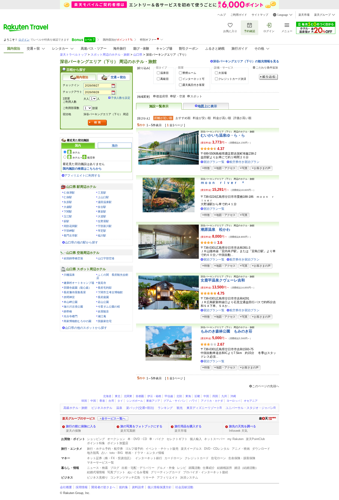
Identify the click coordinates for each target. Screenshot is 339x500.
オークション (116, 439)
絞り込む (268, 77)
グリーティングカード (166, 472)
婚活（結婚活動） (246, 468)
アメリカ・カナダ (212, 400)
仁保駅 (68, 197)
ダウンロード (261, 448)
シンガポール (134, 400)
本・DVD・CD (137, 439)
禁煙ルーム (189, 73)
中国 (206, 396)
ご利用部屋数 (71, 108)
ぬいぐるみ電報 (138, 472)
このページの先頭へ (265, 386)
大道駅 (102, 216)
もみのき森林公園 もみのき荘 (226, 331)
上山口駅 (103, 197)
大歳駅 (68, 207)
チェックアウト (72, 91)
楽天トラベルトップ (73, 54)
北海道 (107, 396)
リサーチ (149, 477)
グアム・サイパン (175, 400)
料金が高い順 (222, 118)
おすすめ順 (182, 118)
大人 (86, 98)
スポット (196, 96)
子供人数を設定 (120, 97)
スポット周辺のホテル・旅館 (110, 54)
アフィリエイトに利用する (82, 175)
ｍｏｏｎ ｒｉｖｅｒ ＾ (223, 183)
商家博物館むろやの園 (77, 321)
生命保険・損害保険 (241, 458)
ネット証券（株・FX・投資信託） (110, 458)
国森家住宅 (105, 321)
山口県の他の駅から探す (81, 242)
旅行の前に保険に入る (81, 426)
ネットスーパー (214, 439)
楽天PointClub (255, 439)
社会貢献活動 (184, 487)
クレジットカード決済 (232, 79)
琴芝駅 (102, 230)
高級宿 (164, 79)
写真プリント (116, 472)
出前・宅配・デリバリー (138, 468)
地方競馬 (93, 453)
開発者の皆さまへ (103, 487)
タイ (120, 400)
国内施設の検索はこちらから (82, 168)
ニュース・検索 (97, 468)
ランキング (165, 408)
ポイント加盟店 (117, 443)
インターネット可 (193, 79)
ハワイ (193, 400)
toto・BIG (116, 453)
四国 (215, 396)
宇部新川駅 (105, 226)
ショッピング (96, 439)
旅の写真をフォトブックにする (141, 426)
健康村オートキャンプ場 (79, 282)
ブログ (114, 468)
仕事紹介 (209, 468)
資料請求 (138, 487)
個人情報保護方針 (160, 487)
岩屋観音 (103, 311)
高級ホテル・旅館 (75, 408)
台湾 (111, 400)
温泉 (119, 408)
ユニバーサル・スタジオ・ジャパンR (251, 408)
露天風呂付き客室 (193, 85)
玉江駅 (68, 216)
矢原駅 (68, 202)
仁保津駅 (69, 192)
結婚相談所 (224, 468)
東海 (188, 396)
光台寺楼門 (70, 316)
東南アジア (153, 400)
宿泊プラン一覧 (213, 162)
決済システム (189, 477)
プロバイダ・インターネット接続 (205, 472)
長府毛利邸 (105, 287)
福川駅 (102, 235)
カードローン (173, 458)
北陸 (179, 396)
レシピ (181, 468)
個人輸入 (196, 439)
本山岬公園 (70, 302)
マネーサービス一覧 (100, 462)
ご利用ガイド (238, 14)
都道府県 (162, 96)
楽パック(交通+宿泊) (140, 408)
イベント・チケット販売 (162, 448)
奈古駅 (102, 207)
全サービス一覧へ (113, 418)
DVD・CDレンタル (216, 448)
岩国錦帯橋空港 (73, 258)
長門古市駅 (70, 235)
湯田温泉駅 (105, 202)
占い (104, 453)
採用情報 (82, 487)
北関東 (128, 396)
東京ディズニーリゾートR (204, 408)
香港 (102, 400)
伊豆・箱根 (154, 396)
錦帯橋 (68, 311)
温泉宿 (164, 73)
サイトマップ (260, 14)
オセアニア (251, 400)
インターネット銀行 (148, 458)
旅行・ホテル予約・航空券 (105, 448)
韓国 (84, 400)
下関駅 (68, 211)
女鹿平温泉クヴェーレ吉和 (223, 280)
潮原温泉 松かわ (215, 229)
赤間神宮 (69, 297)
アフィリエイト (167, 477)
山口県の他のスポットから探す (86, 327)
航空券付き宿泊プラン (244, 162)
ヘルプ (221, 14)
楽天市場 (303, 14)
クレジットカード (197, 458)
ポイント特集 (96, 443)
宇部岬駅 (69, 230)
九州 (224, 396)
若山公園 (103, 302)
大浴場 (222, 73)
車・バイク (156, 439)
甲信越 (169, 396)
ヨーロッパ (233, 400)
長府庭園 (103, 297)
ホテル (76, 152)
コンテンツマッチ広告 (125, 477)
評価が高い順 (242, 118)
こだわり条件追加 (267, 67)
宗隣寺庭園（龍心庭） (77, 287)
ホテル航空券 (83, 157)
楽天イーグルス (191, 448)
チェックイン (71, 85)
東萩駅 (102, 211)
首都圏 (140, 396)
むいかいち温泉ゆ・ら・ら (223, 135)
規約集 (123, 487)
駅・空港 (179, 96)
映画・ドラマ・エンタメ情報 (144, 453)
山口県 (137, 54)
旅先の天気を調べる (242, 426)
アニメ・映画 (241, 448)
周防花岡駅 (70, 226)
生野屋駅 (103, 221)
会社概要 (66, 487)
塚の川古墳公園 (73, 306)
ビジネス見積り (97, 477)
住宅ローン (218, 458)
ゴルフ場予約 (134, 448)
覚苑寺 (102, 282)
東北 (117, 396)
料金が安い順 (202, 118)
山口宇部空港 (106, 258)
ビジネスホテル (101, 408)
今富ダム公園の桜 (109, 306)
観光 (180, 408)
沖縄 (233, 396)
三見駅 (102, 192)
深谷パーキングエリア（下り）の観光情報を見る (246, 61)
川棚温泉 (69, 274)
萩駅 (66, 221)
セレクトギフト (177, 439)
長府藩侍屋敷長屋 (75, 292)
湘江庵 (102, 316)
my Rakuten (235, 439)
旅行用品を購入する (188, 426)
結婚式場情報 (96, 472)
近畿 (197, 396)
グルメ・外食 (166, 468)
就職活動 (194, 468)
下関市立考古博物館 (110, 292)
